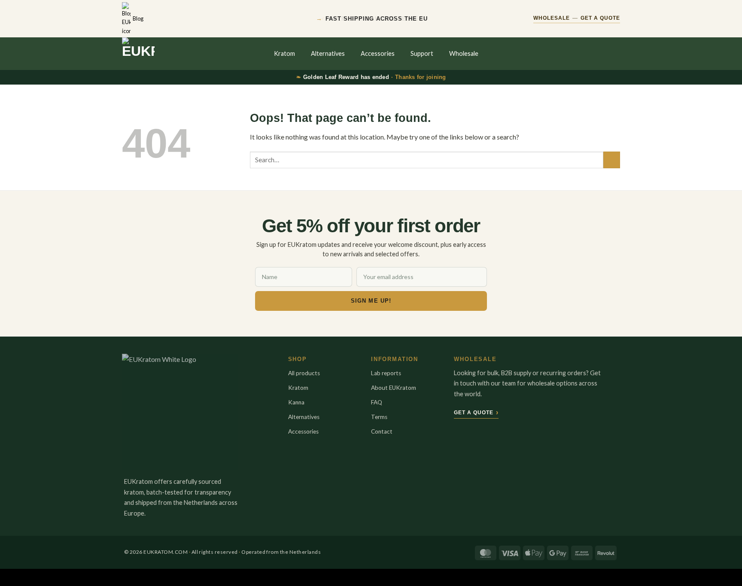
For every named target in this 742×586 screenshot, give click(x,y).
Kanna (296, 402)
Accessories (378, 53)
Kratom (284, 53)
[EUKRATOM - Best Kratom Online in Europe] (160, 53)
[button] (597, 53)
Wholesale (463, 53)
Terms (379, 416)
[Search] (580, 54)
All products (304, 373)
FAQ (376, 402)
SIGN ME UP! (371, 301)
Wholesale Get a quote (576, 18)
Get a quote (476, 412)
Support (422, 53)
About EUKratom (393, 387)
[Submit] (611, 160)
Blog (138, 18)
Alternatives (328, 53)
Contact (381, 431)
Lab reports (386, 373)
